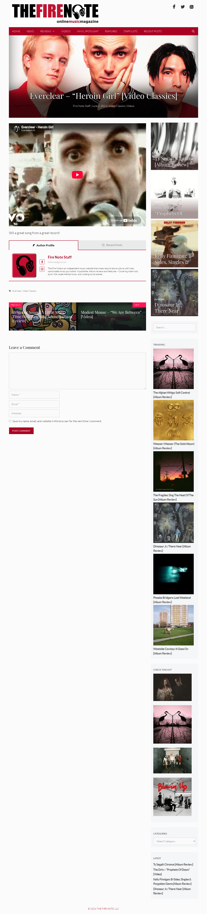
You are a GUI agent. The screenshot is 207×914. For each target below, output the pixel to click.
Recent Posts (153, 31)
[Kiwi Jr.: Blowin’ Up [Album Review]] (172, 813)
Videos (66, 31)
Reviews (45, 31)
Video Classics (117, 106)
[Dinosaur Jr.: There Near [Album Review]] (174, 314)
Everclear (17, 290)
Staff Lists (130, 31)
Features (111, 31)
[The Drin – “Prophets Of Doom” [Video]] (174, 216)
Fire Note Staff (60, 257)
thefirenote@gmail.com (57, 262)
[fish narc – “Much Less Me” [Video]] (172, 771)
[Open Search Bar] (193, 31)
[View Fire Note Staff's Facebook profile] (42, 261)
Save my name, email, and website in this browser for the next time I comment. (57, 421)
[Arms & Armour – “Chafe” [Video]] (172, 699)
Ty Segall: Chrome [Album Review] (173, 864)
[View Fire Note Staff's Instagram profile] (42, 269)
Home (16, 31)
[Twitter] (182, 7)
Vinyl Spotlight (87, 31)
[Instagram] (191, 7)
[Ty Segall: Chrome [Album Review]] (174, 167)
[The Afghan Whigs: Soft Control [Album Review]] (172, 741)
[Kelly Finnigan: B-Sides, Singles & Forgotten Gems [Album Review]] (174, 265)
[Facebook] (174, 7)
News (30, 31)
